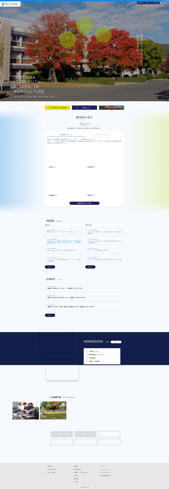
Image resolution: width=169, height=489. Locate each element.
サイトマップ (103, 466)
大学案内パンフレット (94, 351)
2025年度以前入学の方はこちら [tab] (65, 134)
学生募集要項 (92, 357)
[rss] (168, 0)
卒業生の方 (50, 466)
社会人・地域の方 (52, 472)
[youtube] (166, 0)
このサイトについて (105, 469)
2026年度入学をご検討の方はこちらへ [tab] (103, 134)
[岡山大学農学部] (10, 4)
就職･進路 (76, 478)
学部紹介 (76, 466)
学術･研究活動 (77, 469)
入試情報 (76, 481)
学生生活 (76, 475)
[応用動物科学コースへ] (65, 184)
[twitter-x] (165, 0)
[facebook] (163, 0)
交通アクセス (148, 2)
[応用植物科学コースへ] (103, 156)
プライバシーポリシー (105, 472)
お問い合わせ (155, 2)
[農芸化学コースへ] (65, 156)
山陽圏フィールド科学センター (81, 472)
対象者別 (140, 2)
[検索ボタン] (167, 2)
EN (164, 2)
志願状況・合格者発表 (94, 361)
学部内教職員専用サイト (106, 475)
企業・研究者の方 (52, 469)
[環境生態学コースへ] (103, 184)
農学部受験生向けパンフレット (96, 354)
